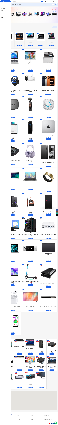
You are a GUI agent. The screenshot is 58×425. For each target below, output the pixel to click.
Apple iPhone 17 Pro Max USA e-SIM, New (48, 90)
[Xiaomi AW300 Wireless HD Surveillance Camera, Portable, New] (30, 81)
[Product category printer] (54, 15)
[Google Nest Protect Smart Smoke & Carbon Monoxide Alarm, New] (48, 104)
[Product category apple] (24, 15)
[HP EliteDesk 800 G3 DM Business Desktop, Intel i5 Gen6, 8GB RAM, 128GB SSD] (19, 340)
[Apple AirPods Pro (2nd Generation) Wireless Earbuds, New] (12, 297)
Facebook (32, 416)
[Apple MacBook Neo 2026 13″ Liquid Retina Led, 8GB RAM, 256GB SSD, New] (12, 271)
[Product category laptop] (30, 15)
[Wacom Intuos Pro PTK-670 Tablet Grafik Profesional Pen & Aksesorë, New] (48, 248)
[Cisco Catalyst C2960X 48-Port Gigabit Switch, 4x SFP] (48, 297)
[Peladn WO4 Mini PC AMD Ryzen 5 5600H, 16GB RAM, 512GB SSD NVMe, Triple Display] (41, 361)
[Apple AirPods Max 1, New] (30, 151)
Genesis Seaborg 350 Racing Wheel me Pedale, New (12, 90)
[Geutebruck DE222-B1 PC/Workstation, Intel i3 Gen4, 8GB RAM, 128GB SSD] (19, 377)
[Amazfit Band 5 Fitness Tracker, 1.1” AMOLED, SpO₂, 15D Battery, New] (30, 127)
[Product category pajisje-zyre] (12, 15)
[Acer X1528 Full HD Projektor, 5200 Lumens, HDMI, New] (48, 225)
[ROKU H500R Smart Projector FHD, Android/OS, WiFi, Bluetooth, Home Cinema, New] (12, 201)
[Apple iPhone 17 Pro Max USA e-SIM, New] (48, 81)
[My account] (53, 4)
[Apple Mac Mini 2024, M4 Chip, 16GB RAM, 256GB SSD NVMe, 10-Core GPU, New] (48, 126)
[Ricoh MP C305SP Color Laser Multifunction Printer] (48, 57)
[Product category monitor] (48, 15)
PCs (17, 416)
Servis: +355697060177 (47, 416)
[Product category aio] (42, 16)
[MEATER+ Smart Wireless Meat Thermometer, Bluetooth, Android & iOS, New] (12, 320)
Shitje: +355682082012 (47, 415)
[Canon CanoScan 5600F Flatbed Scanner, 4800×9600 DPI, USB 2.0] (48, 272)
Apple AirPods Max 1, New (30, 160)
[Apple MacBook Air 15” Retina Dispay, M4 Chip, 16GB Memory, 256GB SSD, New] (12, 248)
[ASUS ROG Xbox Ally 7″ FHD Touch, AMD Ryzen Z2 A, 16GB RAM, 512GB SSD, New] (30, 248)
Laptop (18, 415)
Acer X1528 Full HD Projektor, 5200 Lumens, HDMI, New (48, 234)
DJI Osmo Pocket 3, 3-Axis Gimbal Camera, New (30, 113)
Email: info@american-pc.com (48, 419)
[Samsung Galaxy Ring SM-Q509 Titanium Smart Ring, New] (48, 177)
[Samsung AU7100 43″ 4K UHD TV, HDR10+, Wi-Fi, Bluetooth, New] (30, 297)
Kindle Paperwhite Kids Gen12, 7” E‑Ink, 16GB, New (12, 137)
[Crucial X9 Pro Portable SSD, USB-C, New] (12, 104)
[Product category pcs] (36, 15)
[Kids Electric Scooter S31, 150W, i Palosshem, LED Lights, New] (30, 271)
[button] (19, 45)
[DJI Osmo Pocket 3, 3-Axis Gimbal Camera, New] (30, 104)
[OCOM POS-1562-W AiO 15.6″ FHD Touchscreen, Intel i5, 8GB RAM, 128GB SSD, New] (12, 225)
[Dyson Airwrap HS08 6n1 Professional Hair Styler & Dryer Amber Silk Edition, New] (30, 201)
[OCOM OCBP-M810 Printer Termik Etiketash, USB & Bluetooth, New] (12, 151)
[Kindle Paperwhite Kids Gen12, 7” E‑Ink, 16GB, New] (12, 127)
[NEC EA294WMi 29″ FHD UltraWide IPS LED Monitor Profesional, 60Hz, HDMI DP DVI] (41, 375)
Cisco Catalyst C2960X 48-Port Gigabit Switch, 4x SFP (48, 306)
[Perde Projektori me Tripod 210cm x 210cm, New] (30, 57)
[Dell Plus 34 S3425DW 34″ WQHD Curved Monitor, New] (12, 176)
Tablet (18, 420)
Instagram (32, 415)
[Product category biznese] (18, 15)
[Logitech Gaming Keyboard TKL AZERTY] (30, 377)
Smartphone (18, 419)
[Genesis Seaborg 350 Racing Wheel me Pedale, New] (12, 81)
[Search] (42, 1)
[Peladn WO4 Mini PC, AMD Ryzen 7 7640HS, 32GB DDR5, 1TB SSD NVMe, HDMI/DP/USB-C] (52, 344)
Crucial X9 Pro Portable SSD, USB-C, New (12, 113)
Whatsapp (32, 419)
